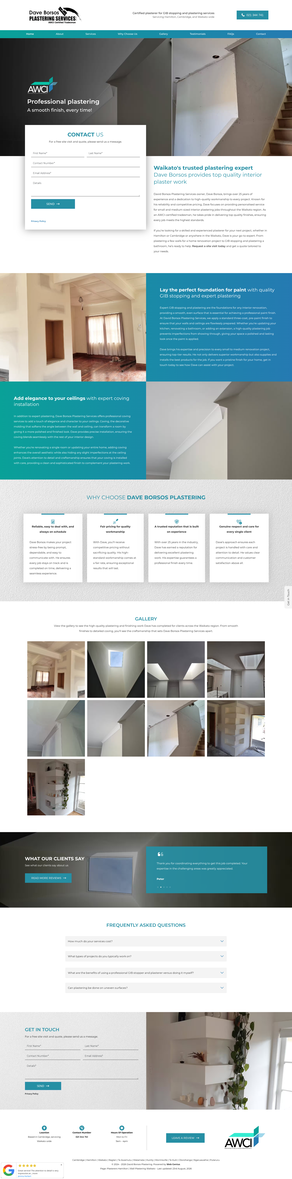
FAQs (230, 34)
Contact (261, 34)
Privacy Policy (38, 221)
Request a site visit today (208, 246)
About (59, 34)
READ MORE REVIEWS (46, 878)
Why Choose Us (127, 34)
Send (50, 204)
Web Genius (173, 1164)
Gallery (163, 34)
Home (30, 34)
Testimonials (198, 34)
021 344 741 (254, 15)
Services (91, 34)
